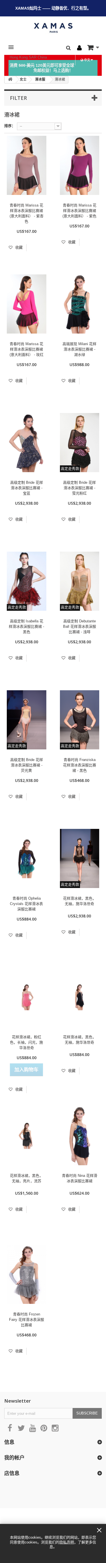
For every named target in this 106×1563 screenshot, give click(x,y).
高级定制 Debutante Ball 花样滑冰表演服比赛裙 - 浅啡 (79, 626)
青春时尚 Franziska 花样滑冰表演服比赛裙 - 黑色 (79, 765)
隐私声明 (66, 1542)
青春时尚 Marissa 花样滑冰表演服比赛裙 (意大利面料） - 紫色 (79, 210)
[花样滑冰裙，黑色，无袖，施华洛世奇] (79, 997)
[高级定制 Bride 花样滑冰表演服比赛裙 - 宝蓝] (26, 442)
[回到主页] (10, 79)
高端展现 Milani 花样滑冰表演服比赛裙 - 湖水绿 (79, 349)
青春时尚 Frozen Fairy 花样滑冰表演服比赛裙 (26, 1319)
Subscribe (87, 1413)
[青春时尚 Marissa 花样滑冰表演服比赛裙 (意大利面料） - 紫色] (79, 165)
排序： (9, 126)
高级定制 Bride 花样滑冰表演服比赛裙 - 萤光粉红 (79, 487)
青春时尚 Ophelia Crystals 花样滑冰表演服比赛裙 (26, 903)
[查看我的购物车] (93, 47)
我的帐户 (14, 1457)
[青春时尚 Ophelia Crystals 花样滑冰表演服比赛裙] (26, 858)
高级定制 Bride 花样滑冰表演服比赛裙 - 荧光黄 (26, 765)
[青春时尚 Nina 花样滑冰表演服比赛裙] (79, 1135)
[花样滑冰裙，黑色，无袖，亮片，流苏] (26, 1135)
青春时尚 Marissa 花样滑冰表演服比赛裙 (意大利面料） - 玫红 (27, 349)
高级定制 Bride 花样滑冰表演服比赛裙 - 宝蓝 (26, 487)
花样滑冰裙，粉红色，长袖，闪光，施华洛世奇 (26, 1042)
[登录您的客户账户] (79, 48)
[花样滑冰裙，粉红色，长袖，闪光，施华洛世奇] (26, 997)
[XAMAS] (53, 28)
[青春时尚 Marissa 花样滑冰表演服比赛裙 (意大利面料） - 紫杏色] (26, 165)
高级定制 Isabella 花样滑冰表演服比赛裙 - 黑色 (26, 626)
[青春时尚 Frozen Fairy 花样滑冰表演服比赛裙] (26, 1274)
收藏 (18, 247)
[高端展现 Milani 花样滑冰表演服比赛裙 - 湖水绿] (79, 304)
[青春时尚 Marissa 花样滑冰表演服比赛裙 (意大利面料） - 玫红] (26, 304)
